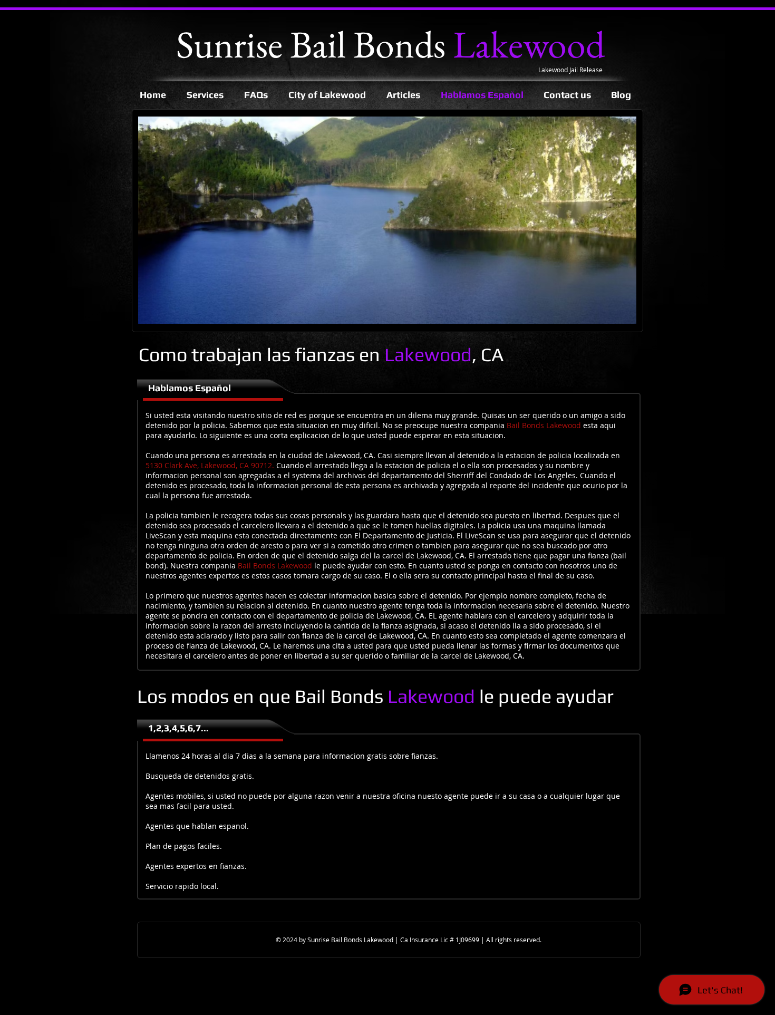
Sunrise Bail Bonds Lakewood (351, 939)
